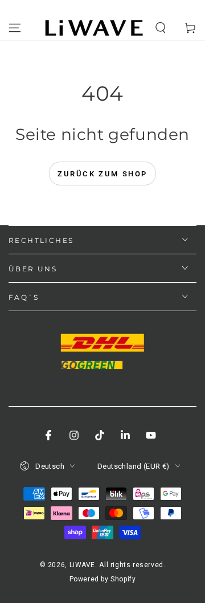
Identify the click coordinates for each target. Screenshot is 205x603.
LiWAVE (82, 565)
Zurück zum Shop (102, 174)
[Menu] (15, 28)
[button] (160, 28)
